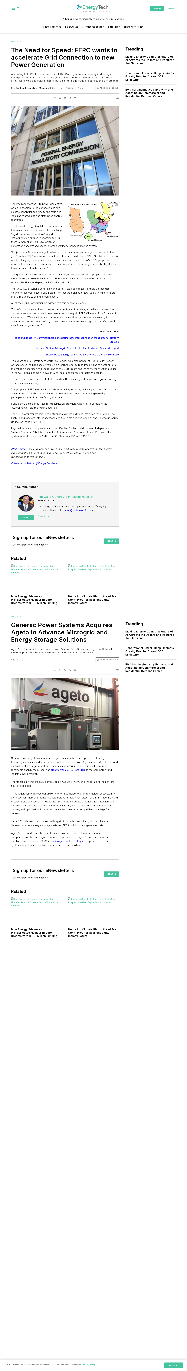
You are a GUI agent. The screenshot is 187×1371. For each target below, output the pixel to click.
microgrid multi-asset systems (70, 841)
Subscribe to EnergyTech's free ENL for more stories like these (82, 354)
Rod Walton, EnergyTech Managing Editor (34, 88)
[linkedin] (60, 98)
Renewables (71, 27)
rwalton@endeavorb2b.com (78, 510)
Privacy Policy (89, 1364)
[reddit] (69, 98)
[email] (74, 98)
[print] (117, 98)
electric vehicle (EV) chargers (68, 769)
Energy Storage (52, 27)
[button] (13, 9)
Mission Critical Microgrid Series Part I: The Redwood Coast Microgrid (77, 348)
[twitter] (65, 98)
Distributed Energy (93, 27)
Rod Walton (18, 449)
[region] (93, 1365)
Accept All (173, 1365)
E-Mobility (114, 27)
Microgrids (17, 41)
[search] (18, 9)
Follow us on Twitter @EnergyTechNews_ (35, 463)
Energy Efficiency (134, 27)
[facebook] (55, 98)
